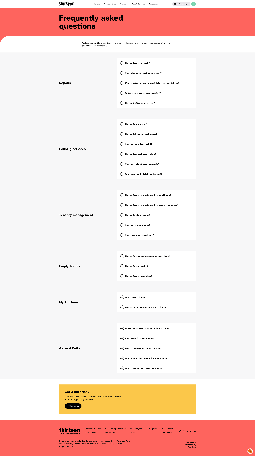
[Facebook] (180, 431)
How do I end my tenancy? (137, 215)
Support (123, 4)
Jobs (132, 433)
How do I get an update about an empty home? (147, 256)
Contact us (153, 4)
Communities (110, 4)
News (144, 4)
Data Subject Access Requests (144, 429)
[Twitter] (187, 431)
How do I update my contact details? (143, 348)
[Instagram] (184, 431)
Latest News (91, 433)
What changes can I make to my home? (144, 368)
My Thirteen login (182, 4)
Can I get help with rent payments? (142, 164)
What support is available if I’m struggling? (146, 358)
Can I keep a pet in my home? (139, 235)
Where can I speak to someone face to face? (147, 328)
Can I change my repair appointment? (143, 73)
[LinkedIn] (191, 431)
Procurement (167, 429)
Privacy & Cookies (93, 429)
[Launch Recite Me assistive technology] (250, 451)
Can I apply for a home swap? (139, 338)
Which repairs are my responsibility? (143, 93)
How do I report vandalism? (138, 276)
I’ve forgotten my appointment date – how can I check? (152, 83)
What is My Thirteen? (135, 297)
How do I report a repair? (137, 63)
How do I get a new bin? (136, 266)
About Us (136, 4)
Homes (97, 4)
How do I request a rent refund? (140, 154)
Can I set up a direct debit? (138, 144)
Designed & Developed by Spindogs (190, 445)
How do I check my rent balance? (141, 134)
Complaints (166, 433)
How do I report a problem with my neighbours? (148, 195)
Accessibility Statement (116, 429)
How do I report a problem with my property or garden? (151, 205)
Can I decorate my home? (137, 225)
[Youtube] (195, 431)
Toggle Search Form (193, 4)
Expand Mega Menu (92, 4)
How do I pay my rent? (136, 124)
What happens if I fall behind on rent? (143, 174)
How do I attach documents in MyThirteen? (146, 307)
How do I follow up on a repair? (140, 103)
